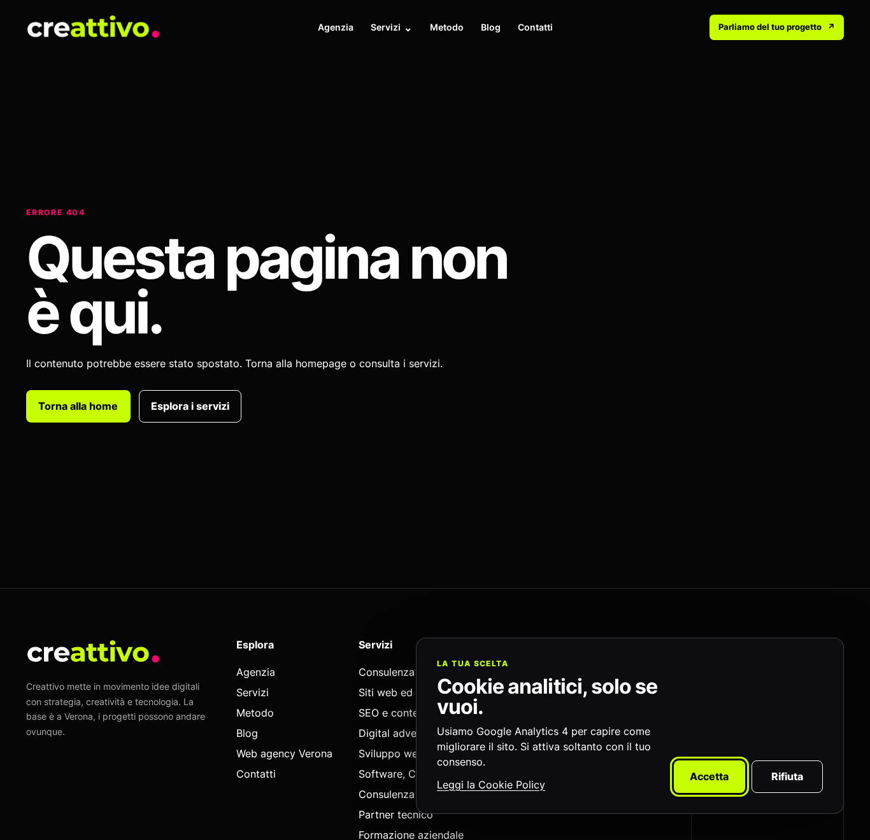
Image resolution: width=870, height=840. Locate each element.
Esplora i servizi (190, 406)
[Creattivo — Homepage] (93, 27)
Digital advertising (525, 111)
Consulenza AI (161, 111)
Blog (491, 27)
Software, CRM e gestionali (364, 111)
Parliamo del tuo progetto (776, 27)
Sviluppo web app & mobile (364, 93)
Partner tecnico (163, 128)
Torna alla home (78, 406)
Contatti (535, 27)
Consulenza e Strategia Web (188, 93)
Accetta (709, 776)
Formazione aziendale (533, 128)
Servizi (386, 27)
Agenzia (335, 27)
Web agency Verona (284, 753)
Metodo (447, 27)
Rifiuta (787, 776)
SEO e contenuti (522, 93)
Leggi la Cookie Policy (491, 784)
